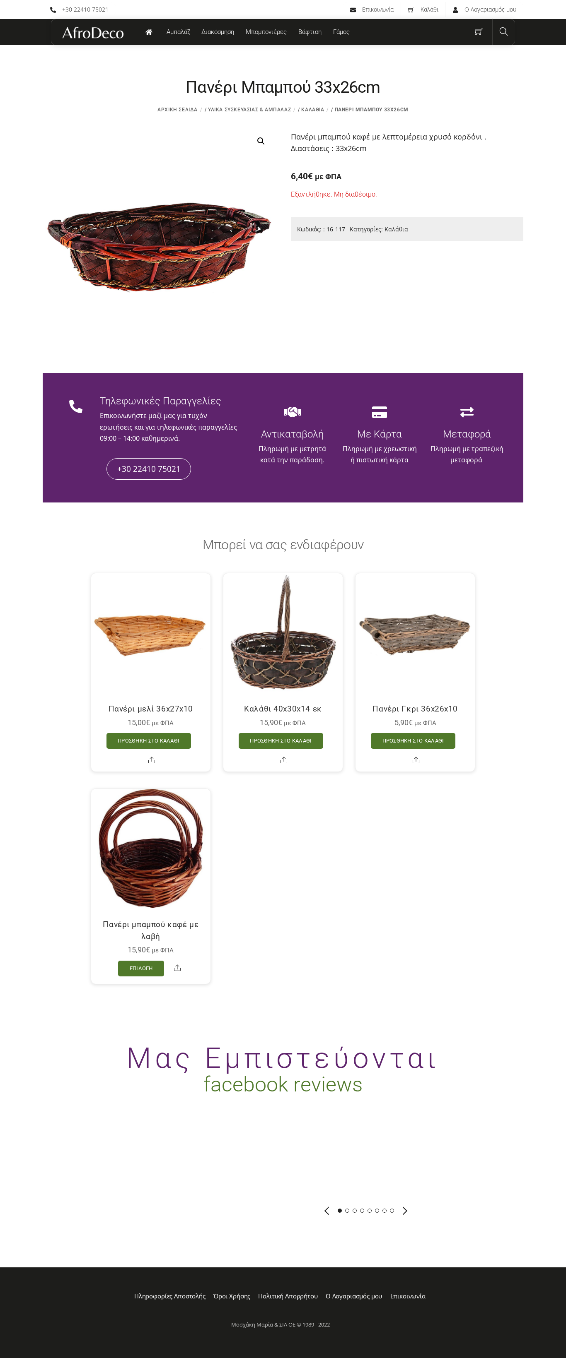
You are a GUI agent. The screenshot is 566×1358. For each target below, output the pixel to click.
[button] (261, 141)
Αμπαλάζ (178, 32)
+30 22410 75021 (84, 9)
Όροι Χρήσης (231, 1296)
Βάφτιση (310, 32)
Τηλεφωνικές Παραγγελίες (160, 401)
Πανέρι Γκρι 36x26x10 (415, 709)
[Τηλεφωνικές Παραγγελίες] (75, 407)
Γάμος (341, 32)
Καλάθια (312, 110)
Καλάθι (428, 9)
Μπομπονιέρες (266, 32)
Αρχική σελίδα (177, 110)
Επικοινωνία (377, 9)
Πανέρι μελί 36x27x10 (151, 709)
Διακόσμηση (217, 32)
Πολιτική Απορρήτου (287, 1296)
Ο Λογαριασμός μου (489, 9)
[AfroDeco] (92, 33)
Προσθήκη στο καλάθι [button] (148, 741)
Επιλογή (141, 968)
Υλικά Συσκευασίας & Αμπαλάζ (249, 110)
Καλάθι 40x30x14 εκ (283, 709)
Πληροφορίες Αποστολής (170, 1296)
